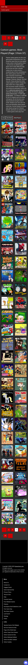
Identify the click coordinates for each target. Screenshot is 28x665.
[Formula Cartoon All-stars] (21, 451)
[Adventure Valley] (21, 411)
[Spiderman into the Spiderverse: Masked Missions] (21, 235)
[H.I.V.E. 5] (7, 154)
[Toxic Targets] (7, 222)
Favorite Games (8, 599)
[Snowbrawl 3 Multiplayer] (7, 330)
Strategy (6, 616)
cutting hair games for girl (16, 90)
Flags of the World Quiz (10, 630)
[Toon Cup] (7, 518)
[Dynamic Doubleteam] (21, 424)
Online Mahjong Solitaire (10, 637)
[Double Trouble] (21, 384)
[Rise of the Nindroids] (7, 208)
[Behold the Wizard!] (7, 410)
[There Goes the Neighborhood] (7, 182)
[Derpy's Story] (7, 397)
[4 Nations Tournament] (7, 438)
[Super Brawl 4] (21, 195)
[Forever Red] (7, 249)
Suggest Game (8, 587)
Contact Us (7, 585)
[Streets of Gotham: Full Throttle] (21, 437)
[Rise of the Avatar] (7, 383)
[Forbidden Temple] (21, 181)
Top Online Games (9, 611)
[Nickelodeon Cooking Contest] (7, 370)
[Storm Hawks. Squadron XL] (21, 222)
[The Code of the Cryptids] (21, 370)
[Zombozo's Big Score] (21, 141)
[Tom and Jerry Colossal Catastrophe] (21, 397)
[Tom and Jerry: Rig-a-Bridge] (7, 303)
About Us (6, 582)
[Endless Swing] (21, 249)
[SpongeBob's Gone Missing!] (21, 276)
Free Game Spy (8, 609)
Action (5, 618)
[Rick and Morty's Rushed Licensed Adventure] (21, 289)
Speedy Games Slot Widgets (11, 625)
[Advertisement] (14, 23)
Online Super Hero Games (11, 632)
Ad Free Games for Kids (10, 627)
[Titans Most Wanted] (21, 128)
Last (3, 117)
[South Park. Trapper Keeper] (21, 316)
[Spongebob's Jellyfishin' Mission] (7, 491)
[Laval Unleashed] (7, 316)
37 (5, 43)
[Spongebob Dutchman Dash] (21, 330)
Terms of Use (7, 594)
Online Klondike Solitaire (10, 639)
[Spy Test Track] (21, 491)
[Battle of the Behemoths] (7, 356)
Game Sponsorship (9, 589)
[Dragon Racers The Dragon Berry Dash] (7, 141)
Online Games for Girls (10, 634)
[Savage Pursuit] (21, 262)
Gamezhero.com (19, 566)
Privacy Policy (7, 592)
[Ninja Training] (21, 343)
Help (5, 597)
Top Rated (9, 117)
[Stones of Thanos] (7, 464)
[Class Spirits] (7, 289)
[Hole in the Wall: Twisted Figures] (21, 168)
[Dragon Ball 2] (7, 424)
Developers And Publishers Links (12, 606)
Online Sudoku (8, 642)
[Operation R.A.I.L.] (7, 128)
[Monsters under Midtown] (21, 303)
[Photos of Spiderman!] (21, 208)
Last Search (7, 613)
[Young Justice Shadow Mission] (7, 451)
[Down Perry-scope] (7, 276)
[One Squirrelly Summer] (7, 478)
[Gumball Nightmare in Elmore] (7, 505)
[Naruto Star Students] (21, 357)
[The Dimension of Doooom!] (21, 478)
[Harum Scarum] (7, 263)
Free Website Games (9, 601)
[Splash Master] (7, 235)
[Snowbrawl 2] (21, 518)
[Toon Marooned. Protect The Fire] (21, 464)
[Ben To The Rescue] (7, 195)
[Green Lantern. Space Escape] (21, 505)
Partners (6, 604)
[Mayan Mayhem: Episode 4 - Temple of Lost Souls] (7, 343)
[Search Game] (25, 3)
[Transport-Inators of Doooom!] (21, 154)
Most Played (17, 117)
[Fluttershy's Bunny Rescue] (7, 168)
